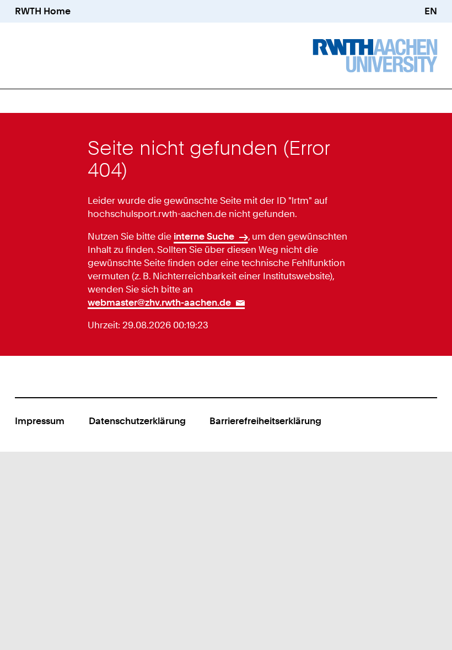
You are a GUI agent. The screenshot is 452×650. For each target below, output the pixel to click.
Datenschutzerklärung (137, 420)
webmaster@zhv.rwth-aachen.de (159, 302)
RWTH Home (43, 11)
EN (430, 11)
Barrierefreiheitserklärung (265, 420)
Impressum (39, 420)
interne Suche (204, 236)
